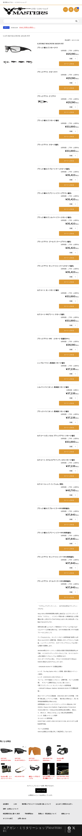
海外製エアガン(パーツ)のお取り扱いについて (36, 804)
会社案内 (6, 804)
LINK (15, 804)
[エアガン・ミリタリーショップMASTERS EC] (26, 11)
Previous (5, 62)
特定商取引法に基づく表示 (11, 813)
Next (31, 62)
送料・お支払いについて (10, 809)
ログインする (41, 790)
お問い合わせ (22, 818)
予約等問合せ (29, 813)
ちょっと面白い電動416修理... (28, 27)
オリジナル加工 (8, 818)
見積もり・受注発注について (47, 813)
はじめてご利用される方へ (64, 804)
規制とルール (65, 813)
